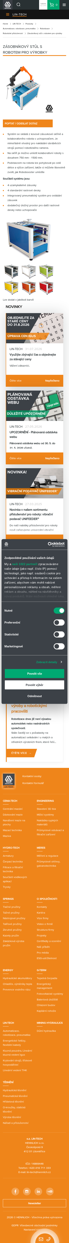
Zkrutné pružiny (12, 929)
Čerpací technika (13, 861)
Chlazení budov (46, 1005)
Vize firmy (42, 918)
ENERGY (8, 970)
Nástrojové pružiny (14, 918)
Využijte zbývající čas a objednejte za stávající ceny (33, 357)
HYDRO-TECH (11, 847)
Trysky (7, 886)
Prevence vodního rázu (16, 989)
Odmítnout (34, 696)
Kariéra (41, 912)
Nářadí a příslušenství (15, 1122)
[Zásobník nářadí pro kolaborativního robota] (28, 89)
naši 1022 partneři (25, 563)
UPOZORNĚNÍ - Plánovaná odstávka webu (33, 434)
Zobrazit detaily (46, 661)
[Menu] (64, 5)
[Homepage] (9, 780)
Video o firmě (45, 923)
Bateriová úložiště (47, 999)
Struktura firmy (45, 929)
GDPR (15, 1225)
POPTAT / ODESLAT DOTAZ (21, 123)
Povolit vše (34, 673)
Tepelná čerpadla (47, 978)
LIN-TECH (19, 14)
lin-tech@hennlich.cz (39, 1172)
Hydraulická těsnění (14, 1090)
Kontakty (42, 906)
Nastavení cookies (34, 1229)
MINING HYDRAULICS (50, 1022)
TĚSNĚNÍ (8, 1082)
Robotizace (45, 28)
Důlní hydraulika (46, 1030)
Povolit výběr (34, 684)
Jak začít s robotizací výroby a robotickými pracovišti (29, 705)
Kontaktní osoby (31, 776)
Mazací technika (12, 830)
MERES (41, 847)
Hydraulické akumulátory (17, 978)
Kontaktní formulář (33, 783)
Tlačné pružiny (11, 906)
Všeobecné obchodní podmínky (39, 1225)
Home (5, 24)
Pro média (43, 952)
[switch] (59, 622)
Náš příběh (43, 946)
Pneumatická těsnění (15, 1095)
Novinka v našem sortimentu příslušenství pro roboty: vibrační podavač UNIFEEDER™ (31, 514)
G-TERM (41, 970)
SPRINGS (8, 898)
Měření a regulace (47, 855)
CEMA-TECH (10, 800)
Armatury (8, 855)
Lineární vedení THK (15, 1070)
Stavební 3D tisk (46, 808)
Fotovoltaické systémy (50, 993)
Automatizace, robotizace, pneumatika (19, 28)
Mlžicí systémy (45, 814)
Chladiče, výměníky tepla (17, 983)
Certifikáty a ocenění (49, 941)
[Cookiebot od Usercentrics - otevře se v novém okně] (49, 544)
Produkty (29, 24)
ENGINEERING (45, 800)
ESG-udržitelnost (47, 958)
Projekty (41, 935)
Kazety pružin (11, 935)
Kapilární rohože (46, 1010)
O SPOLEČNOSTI (47, 898)
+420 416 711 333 (40, 1167)
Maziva (7, 835)
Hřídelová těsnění (13, 1101)
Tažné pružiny (11, 912)
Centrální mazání (12, 808)
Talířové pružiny (12, 923)
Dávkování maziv (13, 814)
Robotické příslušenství (13, 33)
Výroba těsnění (12, 1117)
